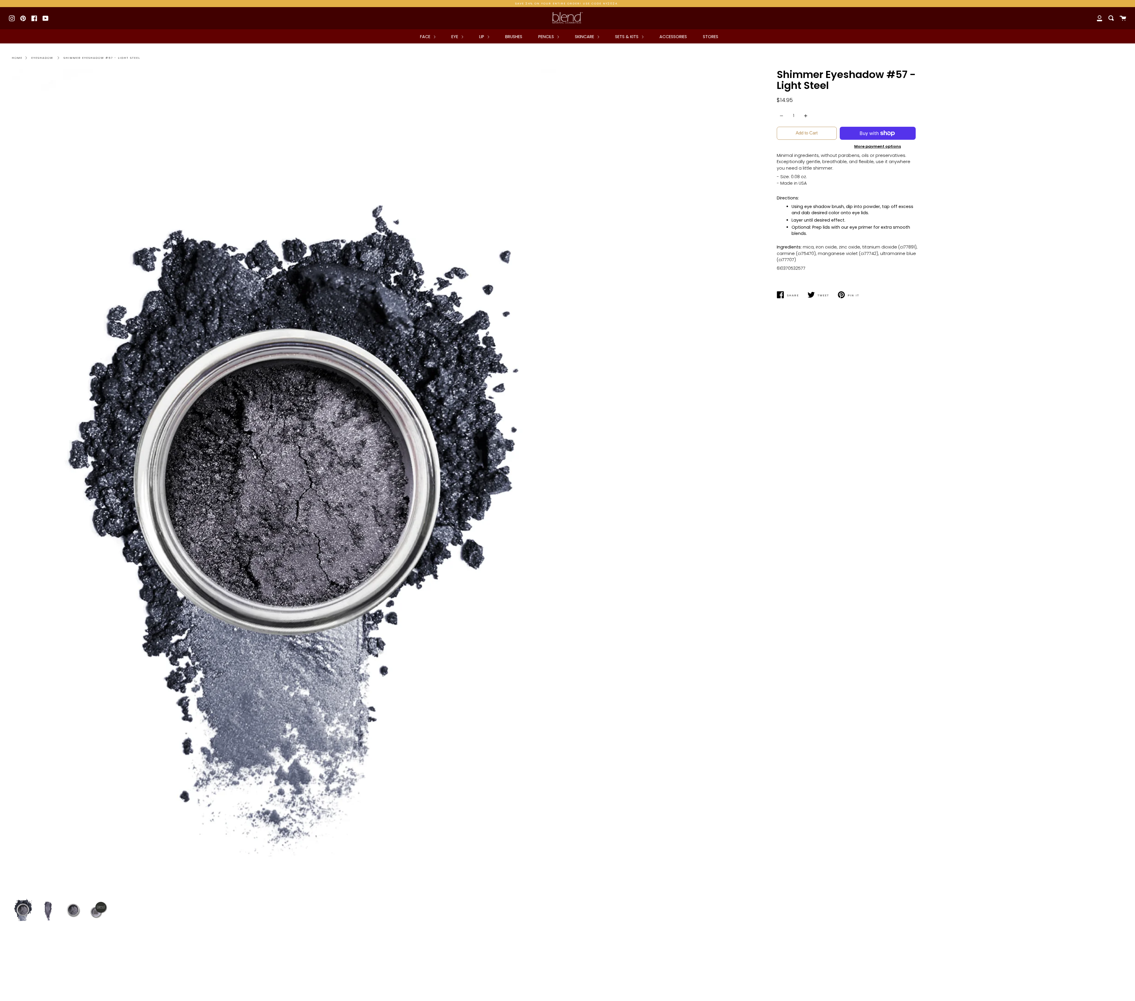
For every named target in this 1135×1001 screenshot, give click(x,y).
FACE (426, 37)
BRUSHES (513, 37)
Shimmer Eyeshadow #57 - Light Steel (102, 58)
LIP (482, 37)
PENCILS (546, 37)
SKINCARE (585, 37)
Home (17, 58)
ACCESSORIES (673, 37)
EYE (455, 37)
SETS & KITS (627, 37)
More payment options (877, 146)
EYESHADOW (42, 58)
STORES (710, 37)
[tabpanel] (287, 482)
